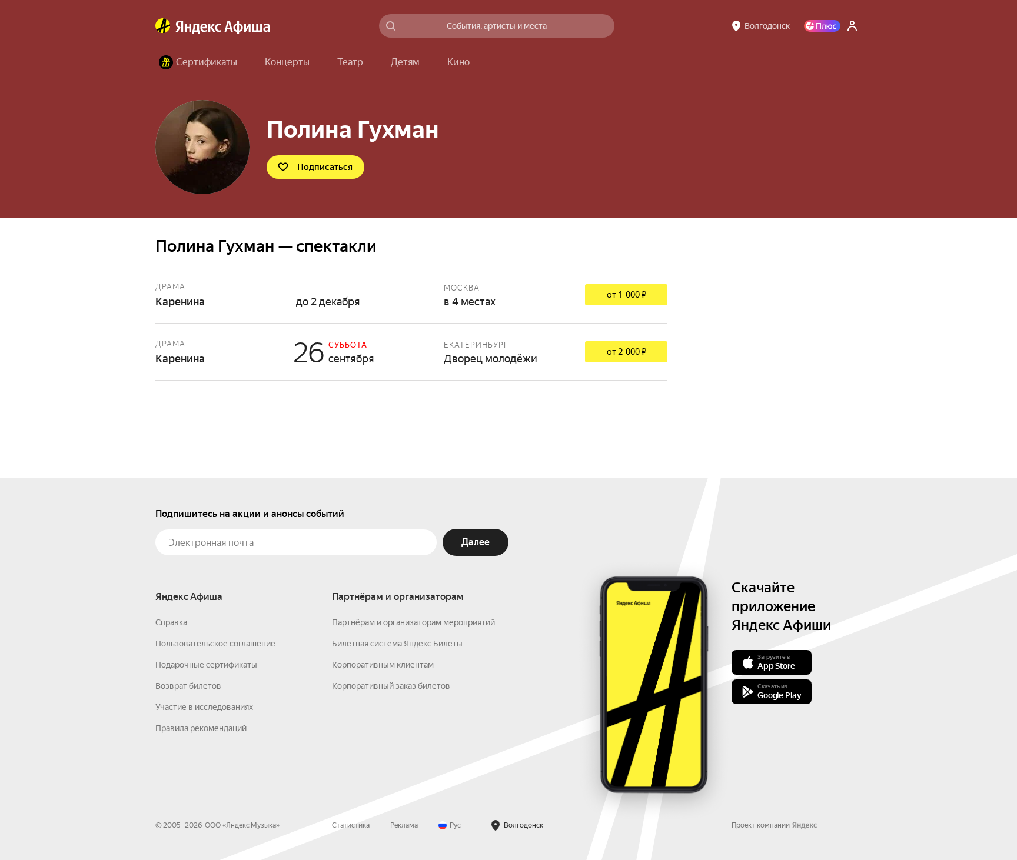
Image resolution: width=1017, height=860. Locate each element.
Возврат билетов (188, 686)
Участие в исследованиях (204, 707)
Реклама (404, 825)
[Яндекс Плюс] (822, 26)
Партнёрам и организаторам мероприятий (413, 622)
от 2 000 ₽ (626, 351)
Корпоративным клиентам (383, 664)
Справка (171, 622)
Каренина (411, 294)
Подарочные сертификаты (206, 664)
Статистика (351, 825)
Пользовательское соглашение (215, 643)
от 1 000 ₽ (626, 294)
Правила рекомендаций (201, 728)
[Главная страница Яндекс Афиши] (163, 26)
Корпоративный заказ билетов (391, 686)
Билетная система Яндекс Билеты (397, 643)
